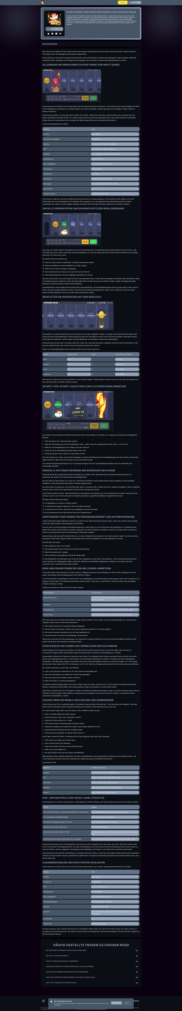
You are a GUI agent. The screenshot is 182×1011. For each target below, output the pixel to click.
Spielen (122, 2)
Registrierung (134, 2)
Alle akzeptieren (116, 1002)
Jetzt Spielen (54, 29)
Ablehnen (127, 1002)
